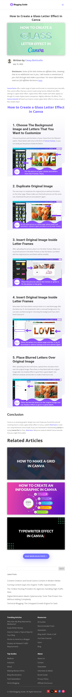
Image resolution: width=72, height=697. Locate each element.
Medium (10, 658)
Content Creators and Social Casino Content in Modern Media (33, 580)
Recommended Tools (46, 626)
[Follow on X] (52, 691)
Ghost (9, 667)
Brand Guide (43, 675)
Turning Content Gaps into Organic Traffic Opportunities (31, 585)
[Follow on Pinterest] (48, 691)
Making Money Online (15, 671)
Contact (41, 662)
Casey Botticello (34, 60)
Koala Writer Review (15, 628)
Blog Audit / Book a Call (47, 634)
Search (61, 568)
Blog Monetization (14, 675)
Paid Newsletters (14, 679)
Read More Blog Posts (35, 556)
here (40, 80)
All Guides (42, 622)
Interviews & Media (45, 671)
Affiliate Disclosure (45, 683)
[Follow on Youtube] (55, 691)
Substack (10, 662)
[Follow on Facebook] (59, 691)
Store (40, 642)
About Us (41, 658)
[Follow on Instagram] (63, 691)
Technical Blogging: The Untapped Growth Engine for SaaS (32, 603)
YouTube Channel (44, 638)
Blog (39, 646)
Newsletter (42, 630)
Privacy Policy (43, 679)
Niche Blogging (13, 683)
